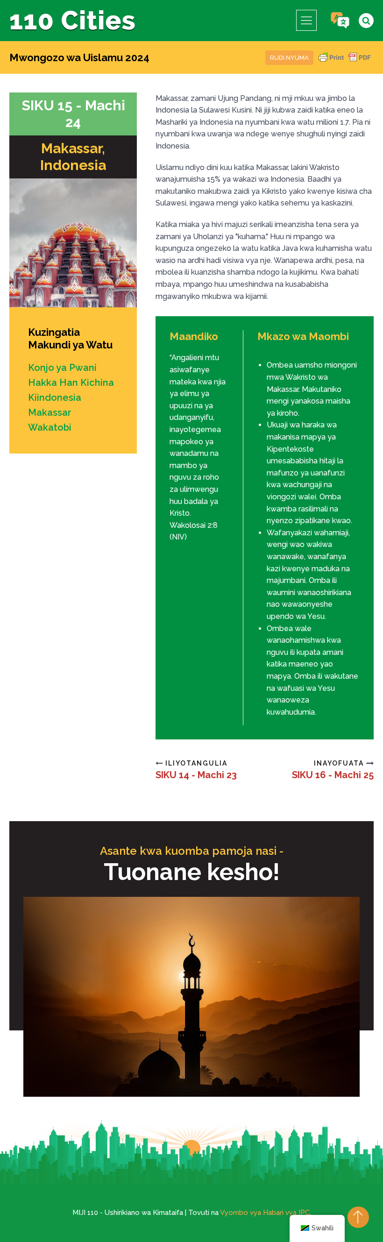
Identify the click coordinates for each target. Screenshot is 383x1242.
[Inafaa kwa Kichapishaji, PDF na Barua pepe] (345, 61)
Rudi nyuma (289, 57)
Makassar (49, 412)
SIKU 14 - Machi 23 (196, 775)
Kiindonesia (54, 397)
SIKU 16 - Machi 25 (333, 775)
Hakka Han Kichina (71, 382)
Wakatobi (49, 427)
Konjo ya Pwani (62, 367)
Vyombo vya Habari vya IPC (265, 1212)
